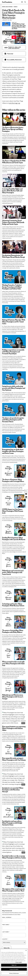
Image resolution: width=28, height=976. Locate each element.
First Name (6, 924)
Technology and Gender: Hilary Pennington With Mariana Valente (13, 605)
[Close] (26, 950)
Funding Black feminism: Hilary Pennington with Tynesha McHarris (13, 538)
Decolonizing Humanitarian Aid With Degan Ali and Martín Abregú (13, 256)
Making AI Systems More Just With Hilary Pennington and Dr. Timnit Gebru (13, 321)
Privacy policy (18, 962)
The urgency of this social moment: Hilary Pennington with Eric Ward (13, 890)
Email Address (7, 917)
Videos (15, 6)
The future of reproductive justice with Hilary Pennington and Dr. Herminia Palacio (13, 420)
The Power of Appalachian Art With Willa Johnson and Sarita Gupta (13, 162)
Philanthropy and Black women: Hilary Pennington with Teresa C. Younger (12, 697)
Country (5, 939)
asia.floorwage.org (14, 103)
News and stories (7, 6)
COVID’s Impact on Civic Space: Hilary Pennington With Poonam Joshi (12, 511)
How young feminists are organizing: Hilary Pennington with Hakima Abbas (14, 728)
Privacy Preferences (14, 973)
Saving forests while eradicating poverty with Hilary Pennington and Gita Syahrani (13, 388)
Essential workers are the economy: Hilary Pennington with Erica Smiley (14, 857)
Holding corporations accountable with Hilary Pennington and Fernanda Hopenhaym (13, 351)
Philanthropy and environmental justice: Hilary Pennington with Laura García (12, 572)
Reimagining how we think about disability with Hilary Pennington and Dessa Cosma (13, 451)
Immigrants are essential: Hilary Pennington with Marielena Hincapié (12, 790)
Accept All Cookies (14, 969)
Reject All (14, 965)
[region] (14, 962)
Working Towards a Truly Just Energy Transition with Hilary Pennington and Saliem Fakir (12, 287)
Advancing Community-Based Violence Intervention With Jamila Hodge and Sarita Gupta (13, 222)
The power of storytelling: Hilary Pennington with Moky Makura (12, 631)
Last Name (6, 931)
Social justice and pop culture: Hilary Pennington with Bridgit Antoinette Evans (12, 823)
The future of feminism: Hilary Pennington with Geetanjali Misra (13, 480)
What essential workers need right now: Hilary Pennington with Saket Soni (13, 663)
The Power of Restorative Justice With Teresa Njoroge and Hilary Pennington (12, 129)
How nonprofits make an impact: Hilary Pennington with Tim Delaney (14, 759)
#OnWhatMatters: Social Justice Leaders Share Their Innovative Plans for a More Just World (19, 26)
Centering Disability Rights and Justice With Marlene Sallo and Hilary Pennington (12, 191)
